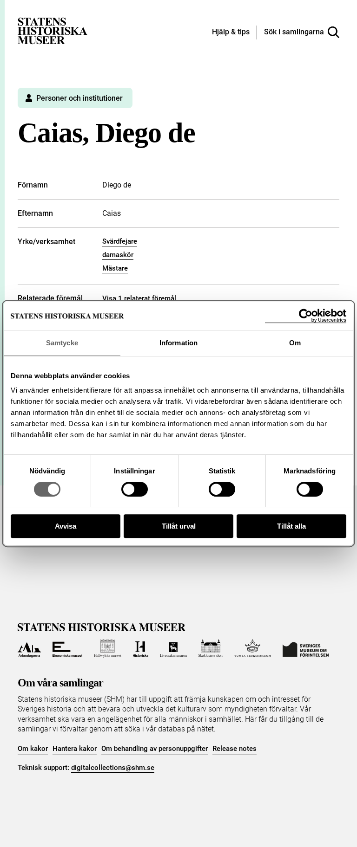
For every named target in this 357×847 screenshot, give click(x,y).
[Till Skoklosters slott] (210, 648)
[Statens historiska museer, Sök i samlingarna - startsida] (52, 30)
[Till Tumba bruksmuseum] (252, 648)
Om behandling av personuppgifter (154, 748)
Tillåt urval (179, 526)
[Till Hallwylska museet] (107, 648)
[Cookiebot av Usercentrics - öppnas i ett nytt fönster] (305, 316)
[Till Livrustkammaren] (173, 648)
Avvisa (65, 526)
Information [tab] (178, 343)
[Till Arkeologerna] (29, 648)
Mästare (115, 268)
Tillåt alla (291, 526)
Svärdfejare (119, 241)
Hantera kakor (75, 748)
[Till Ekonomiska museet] (67, 648)
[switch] (134, 489)
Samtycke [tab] (62, 343)
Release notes (234, 748)
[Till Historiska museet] (140, 648)
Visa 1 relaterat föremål (139, 298)
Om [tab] (295, 343)
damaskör (117, 255)
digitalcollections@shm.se (112, 767)
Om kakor (33, 748)
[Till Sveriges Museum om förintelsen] (306, 648)
